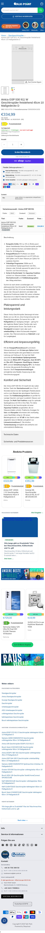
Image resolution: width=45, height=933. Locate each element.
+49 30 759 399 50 (11, 868)
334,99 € (40, 226)
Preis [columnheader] (39, 218)
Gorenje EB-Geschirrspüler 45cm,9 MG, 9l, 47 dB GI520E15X (32, 493)
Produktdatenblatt (15, 124)
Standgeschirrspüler (16, 36)
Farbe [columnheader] (21, 218)
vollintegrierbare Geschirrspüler (13, 714)
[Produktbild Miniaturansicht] (5, 90)
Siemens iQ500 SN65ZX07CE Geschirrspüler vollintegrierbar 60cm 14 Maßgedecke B (18, 739)
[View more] (22, 577)
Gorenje (27, 500)
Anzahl (3, 139)
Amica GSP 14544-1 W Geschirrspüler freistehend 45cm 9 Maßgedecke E (11, 493)
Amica (6, 500)
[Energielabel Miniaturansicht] (13, 90)
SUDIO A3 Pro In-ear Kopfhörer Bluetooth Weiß (36, 624)
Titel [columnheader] (3, 218)
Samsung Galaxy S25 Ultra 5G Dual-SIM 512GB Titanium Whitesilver (11, 630)
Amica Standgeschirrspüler (11, 696)
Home (3, 36)
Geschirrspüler (7, 703)
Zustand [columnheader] (30, 218)
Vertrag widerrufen (12, 896)
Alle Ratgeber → (37, 513)
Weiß (12, 213)
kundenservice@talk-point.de (12, 873)
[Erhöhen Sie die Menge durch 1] (21, 145)
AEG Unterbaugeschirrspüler (12, 710)
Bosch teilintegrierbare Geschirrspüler (15, 720)
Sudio (29, 630)
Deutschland (21, 904)
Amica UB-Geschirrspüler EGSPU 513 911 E (18, 744)
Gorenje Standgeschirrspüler (12, 700)
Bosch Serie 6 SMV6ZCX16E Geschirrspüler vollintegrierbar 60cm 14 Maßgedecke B (17, 748)
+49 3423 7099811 (11, 888)
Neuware (32, 213)
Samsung (6, 637)
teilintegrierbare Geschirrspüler (13, 717)
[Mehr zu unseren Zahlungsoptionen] (23, 167)
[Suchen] (41, 10)
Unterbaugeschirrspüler (10, 707)
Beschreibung (9, 237)
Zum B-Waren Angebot (22, 645)
